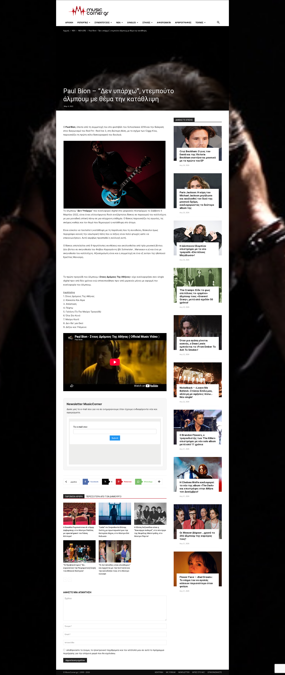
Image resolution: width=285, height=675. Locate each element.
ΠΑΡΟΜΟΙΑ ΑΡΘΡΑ (74, 496)
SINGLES (131, 22)
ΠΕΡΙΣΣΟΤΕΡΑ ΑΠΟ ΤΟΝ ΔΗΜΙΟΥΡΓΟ (103, 496)
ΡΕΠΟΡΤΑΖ (82, 22)
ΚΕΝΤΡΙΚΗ (159, 672)
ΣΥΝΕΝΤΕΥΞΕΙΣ (102, 22)
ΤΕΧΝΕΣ (199, 22)
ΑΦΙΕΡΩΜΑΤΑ (164, 22)
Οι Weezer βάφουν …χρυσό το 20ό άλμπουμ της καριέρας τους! (197, 535)
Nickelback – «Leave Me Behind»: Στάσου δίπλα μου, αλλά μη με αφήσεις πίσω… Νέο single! (196, 392)
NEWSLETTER (183, 672)
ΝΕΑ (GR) (82, 30)
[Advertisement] (168, 11)
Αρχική (66, 30)
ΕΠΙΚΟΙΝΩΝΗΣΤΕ (215, 672)
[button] (218, 22)
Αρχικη (69, 22)
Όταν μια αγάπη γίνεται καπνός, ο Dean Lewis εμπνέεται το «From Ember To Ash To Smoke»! (198, 345)
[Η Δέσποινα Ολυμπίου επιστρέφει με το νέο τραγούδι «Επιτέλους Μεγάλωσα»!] (198, 238)
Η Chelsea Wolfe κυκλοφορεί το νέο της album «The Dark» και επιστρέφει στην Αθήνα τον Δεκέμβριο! (197, 487)
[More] (159, 482)
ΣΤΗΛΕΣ (146, 22)
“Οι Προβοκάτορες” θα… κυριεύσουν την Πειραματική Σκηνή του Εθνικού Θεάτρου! (79, 568)
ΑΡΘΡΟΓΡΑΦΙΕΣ (183, 22)
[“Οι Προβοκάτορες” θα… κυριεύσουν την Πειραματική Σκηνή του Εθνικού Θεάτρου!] (79, 551)
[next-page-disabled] (70, 580)
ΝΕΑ (118, 22)
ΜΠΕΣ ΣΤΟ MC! (198, 672)
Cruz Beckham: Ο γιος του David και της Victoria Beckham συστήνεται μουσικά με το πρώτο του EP (198, 156)
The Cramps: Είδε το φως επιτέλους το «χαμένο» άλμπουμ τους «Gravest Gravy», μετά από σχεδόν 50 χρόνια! (196, 296)
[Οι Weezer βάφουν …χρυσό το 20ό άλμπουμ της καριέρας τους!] (198, 521)
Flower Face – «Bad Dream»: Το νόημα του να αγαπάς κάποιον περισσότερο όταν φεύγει (196, 582)
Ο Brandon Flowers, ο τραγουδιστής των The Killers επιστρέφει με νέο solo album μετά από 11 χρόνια (198, 440)
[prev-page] (65, 580)
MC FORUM (170, 672)
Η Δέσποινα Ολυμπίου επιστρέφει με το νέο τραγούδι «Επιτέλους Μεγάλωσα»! (193, 250)
